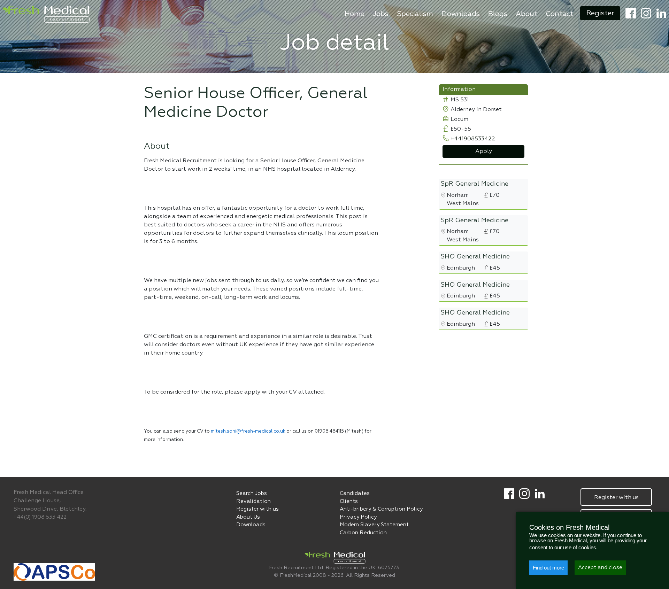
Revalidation (253, 501)
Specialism (415, 13)
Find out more (548, 568)
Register (600, 13)
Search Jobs (251, 493)
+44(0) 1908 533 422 (40, 517)
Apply (483, 151)
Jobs (381, 13)
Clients (349, 501)
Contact (559, 13)
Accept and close (600, 567)
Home (354, 13)
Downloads (460, 13)
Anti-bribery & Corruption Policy (381, 509)
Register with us (257, 509)
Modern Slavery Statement (374, 524)
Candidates (355, 493)
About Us (248, 517)
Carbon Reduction (363, 532)
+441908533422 (473, 139)
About (526, 13)
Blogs (497, 13)
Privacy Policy (358, 517)
